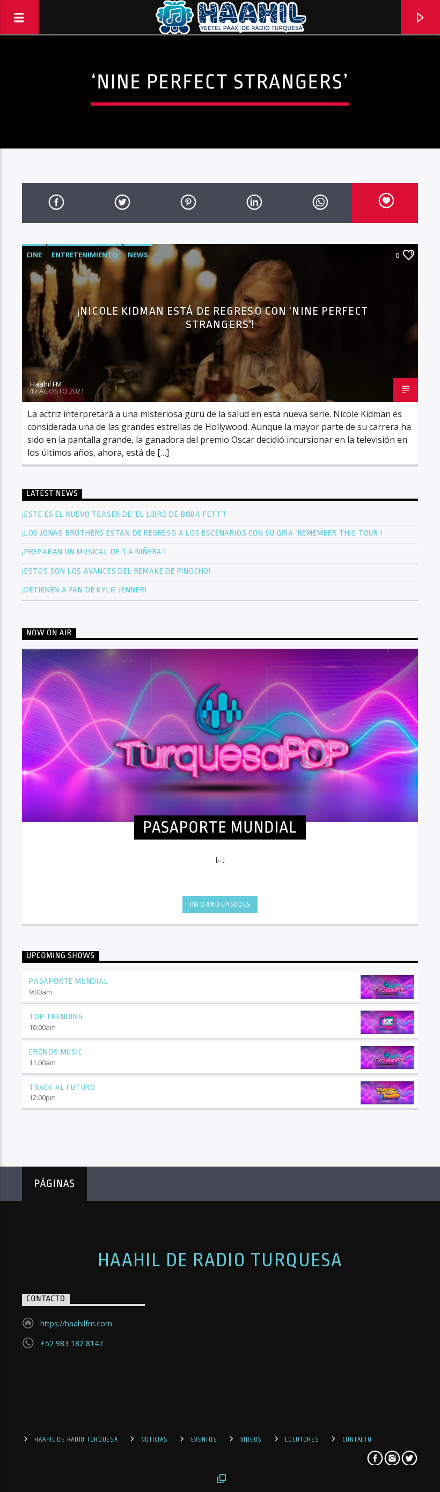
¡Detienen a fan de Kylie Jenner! (84, 590)
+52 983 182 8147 (71, 1343)
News (138, 254)
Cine (34, 254)
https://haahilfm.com (76, 1323)
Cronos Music (56, 1052)
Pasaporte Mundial (68, 981)
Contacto (357, 1439)
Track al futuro (62, 1087)
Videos (251, 1439)
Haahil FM (46, 384)
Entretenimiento (85, 254)
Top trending (56, 1016)
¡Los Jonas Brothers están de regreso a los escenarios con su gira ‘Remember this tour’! (203, 533)
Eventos (204, 1439)
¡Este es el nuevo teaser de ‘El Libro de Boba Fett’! (125, 514)
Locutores (302, 1439)
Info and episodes (220, 904)
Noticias (154, 1439)
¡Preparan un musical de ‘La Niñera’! (95, 551)
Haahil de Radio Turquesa (220, 1260)
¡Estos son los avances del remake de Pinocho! (116, 571)
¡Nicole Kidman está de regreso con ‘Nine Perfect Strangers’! (222, 318)
